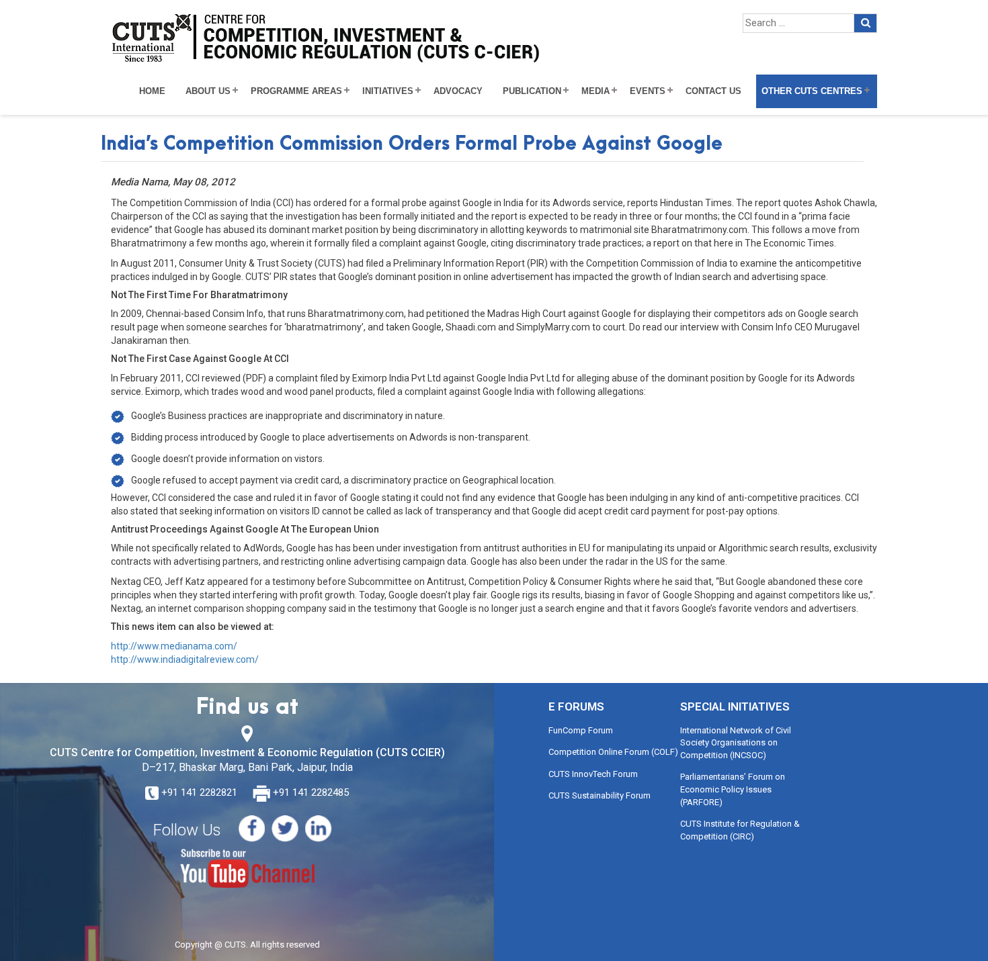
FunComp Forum (580, 730)
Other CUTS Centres (811, 91)
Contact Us (713, 91)
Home (152, 91)
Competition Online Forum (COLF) (613, 752)
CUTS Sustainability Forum (599, 795)
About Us (208, 91)
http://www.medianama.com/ (174, 646)
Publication (532, 91)
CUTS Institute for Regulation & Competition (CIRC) (740, 830)
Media (595, 91)
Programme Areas (296, 91)
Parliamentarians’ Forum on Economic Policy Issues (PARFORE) (732, 789)
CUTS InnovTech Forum (593, 774)
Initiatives (387, 91)
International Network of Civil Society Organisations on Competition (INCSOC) (735, 742)
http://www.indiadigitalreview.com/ (185, 659)
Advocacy (458, 91)
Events (647, 91)
